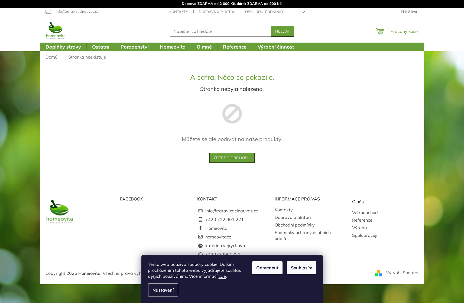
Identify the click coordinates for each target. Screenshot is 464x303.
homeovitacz (218, 237)
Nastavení (163, 290)
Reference (362, 220)
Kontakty (178, 11)
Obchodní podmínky (264, 11)
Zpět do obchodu (232, 157)
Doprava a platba (216, 11)
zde (222, 276)
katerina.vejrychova (225, 245)
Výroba (359, 227)
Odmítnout (267, 267)
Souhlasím (301, 267)
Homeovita (216, 228)
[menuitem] (63, 47)
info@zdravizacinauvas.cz (231, 210)
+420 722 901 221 (224, 219)
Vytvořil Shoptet (402, 272)
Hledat (282, 31)
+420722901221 (223, 254)
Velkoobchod (365, 212)
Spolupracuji (364, 235)
